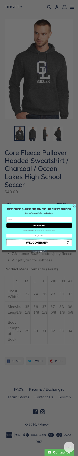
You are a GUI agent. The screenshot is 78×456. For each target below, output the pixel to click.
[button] (39, 242)
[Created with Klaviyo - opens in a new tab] (39, 251)
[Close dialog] (73, 206)
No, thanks (39, 235)
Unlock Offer (39, 225)
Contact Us (61, 452)
